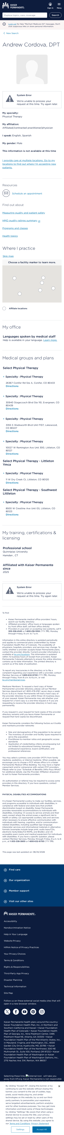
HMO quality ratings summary (19, 220)
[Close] (59, 1086)
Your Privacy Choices (15, 954)
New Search (12, 33)
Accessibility (10, 921)
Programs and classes (15, 228)
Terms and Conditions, (20, 1123)
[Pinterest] (33, 1012)
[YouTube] (24, 1012)
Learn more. (50, 340)
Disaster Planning (13, 980)
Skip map (8, 256)
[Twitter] (7, 1012)
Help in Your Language (15, 934)
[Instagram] (41, 1012)
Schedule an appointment (27, 193)
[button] (40, 290)
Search (55, 15)
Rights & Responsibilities (16, 967)
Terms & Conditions (14, 960)
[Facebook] (15, 1012)
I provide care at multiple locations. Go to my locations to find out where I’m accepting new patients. (29, 164)
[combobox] (24, 15)
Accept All (42, 1129)
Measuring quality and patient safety (23, 212)
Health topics (10, 236)
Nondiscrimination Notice (17, 928)
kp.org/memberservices (13, 680)
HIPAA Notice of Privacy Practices (21, 947)
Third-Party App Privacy (16, 973)
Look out (12, 24)
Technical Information (15, 986)
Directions (12, 386)
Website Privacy (12, 941)
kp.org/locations (22, 654)
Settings (20, 1129)
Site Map (8, 993)
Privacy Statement (40, 1123)
